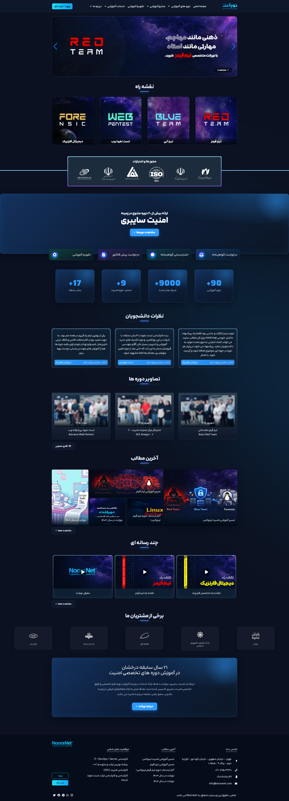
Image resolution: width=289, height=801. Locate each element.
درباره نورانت (145, 706)
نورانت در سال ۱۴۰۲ (164, 781)
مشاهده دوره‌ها (145, 232)
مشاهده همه (64, 530)
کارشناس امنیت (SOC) (116, 769)
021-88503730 (223, 769)
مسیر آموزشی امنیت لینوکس (158, 758)
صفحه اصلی (199, 6)
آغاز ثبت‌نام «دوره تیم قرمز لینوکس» (155, 769)
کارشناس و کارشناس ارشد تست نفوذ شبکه (107, 777)
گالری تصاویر (62, 446)
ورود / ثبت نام (62, 6)
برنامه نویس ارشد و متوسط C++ (110, 764)
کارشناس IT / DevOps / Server (111, 758)
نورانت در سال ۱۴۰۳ (163, 775)
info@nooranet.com (220, 783)
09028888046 (224, 776)
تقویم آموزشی (136, 6)
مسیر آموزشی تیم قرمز (162, 764)
